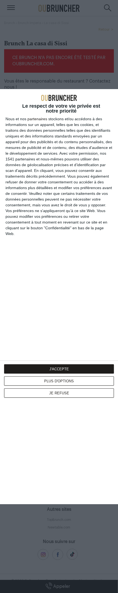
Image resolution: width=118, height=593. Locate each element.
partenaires (37, 119)
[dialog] (59, 296)
